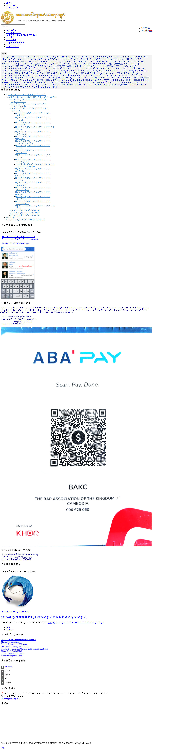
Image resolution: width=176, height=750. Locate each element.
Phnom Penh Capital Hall (11, 651)
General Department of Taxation (14, 644)
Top (2, 748)
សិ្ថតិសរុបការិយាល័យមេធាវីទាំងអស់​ (26, 220)
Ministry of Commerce (10, 642)
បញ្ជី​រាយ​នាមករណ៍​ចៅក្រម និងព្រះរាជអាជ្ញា (32, 97)
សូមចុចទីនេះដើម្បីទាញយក (15, 612)
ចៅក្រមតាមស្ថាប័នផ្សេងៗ (25, 210)
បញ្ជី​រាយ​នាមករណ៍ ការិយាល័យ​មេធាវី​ (27, 95)
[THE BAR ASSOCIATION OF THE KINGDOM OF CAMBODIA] (33, 23)
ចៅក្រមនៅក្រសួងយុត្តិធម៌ (25, 213)
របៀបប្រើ (11, 5)
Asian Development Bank (11, 656)
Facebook (8, 666)
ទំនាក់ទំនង (12, 8)
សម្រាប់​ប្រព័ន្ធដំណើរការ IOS (18, 236)
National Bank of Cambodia (12, 653)
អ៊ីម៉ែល (9, 3)
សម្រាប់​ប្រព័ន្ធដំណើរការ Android (20, 239)
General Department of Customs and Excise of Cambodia (24, 649)
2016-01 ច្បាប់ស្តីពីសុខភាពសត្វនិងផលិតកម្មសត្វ (43, 617)
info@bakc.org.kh (11, 698)
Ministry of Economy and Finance (15, 646)
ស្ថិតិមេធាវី (14, 217)
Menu (4, 53)
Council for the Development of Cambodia (18, 639)
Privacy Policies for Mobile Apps (15, 243)
